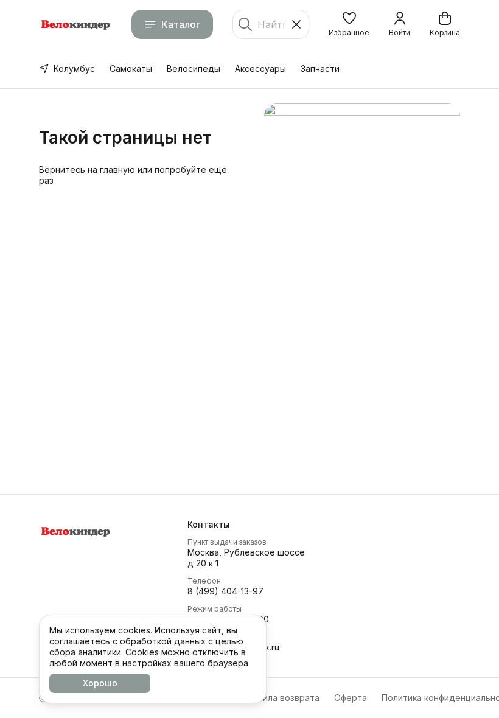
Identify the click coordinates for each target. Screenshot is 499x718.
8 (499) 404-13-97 (225, 591)
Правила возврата (280, 697)
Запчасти (320, 68)
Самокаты (131, 68)
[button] (349, 24)
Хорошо (100, 683)
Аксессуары (260, 68)
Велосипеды (193, 68)
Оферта (350, 697)
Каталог (180, 24)
